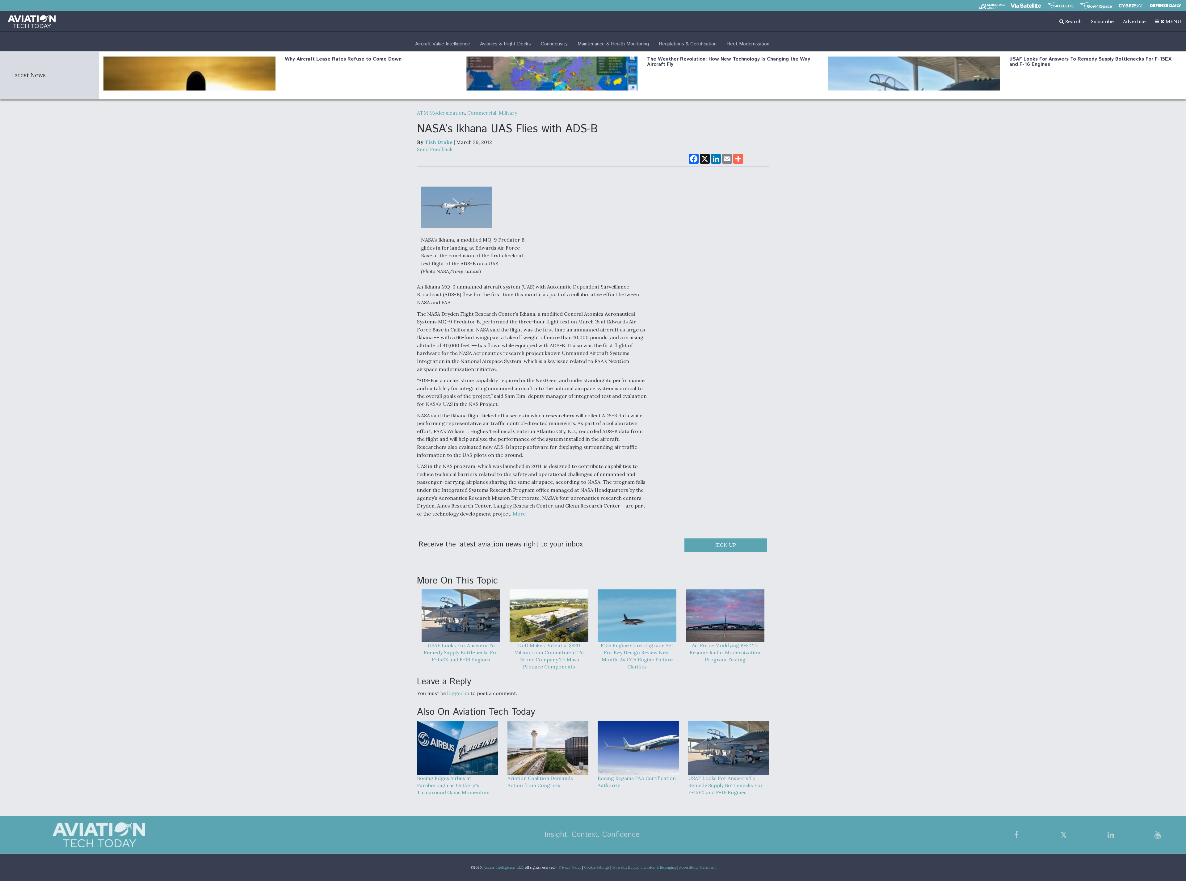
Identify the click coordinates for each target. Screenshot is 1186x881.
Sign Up (725, 545)
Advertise (1134, 21)
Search (1073, 21)
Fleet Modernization (747, 44)
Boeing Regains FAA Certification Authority (637, 781)
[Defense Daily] (1165, 5)
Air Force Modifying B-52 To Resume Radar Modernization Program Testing (725, 652)
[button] (1168, 21)
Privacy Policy (569, 867)
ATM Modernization (441, 113)
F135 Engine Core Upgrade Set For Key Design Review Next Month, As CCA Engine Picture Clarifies (637, 656)
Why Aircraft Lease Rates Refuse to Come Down (343, 59)
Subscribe (1102, 21)
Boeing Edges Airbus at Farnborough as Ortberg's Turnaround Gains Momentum (453, 785)
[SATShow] (1061, 5)
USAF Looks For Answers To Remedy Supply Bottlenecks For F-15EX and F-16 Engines (1090, 62)
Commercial (481, 113)
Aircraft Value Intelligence (442, 44)
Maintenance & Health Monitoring (613, 44)
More (519, 514)
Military (508, 113)
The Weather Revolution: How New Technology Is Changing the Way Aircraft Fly (728, 62)
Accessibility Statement (697, 867)
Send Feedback (434, 149)
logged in (458, 693)
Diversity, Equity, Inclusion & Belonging (644, 867)
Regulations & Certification (688, 44)
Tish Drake (438, 142)
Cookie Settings (596, 867)
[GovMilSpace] (1096, 5)
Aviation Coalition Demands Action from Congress (540, 781)
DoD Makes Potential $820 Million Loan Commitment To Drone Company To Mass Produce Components (549, 656)
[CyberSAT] (1131, 5)
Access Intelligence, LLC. (504, 867)
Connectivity (554, 44)
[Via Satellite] (1026, 5)
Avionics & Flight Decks (505, 44)
